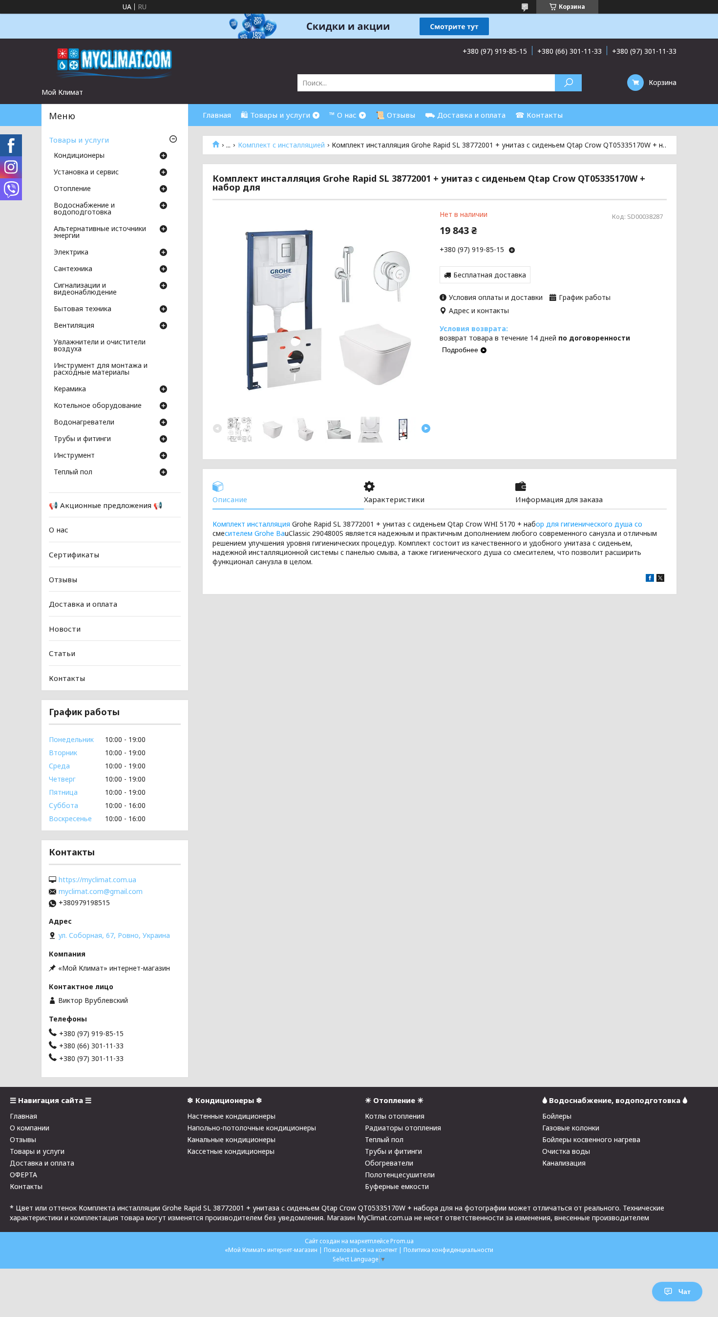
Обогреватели (389, 1163)
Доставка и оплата (83, 604)
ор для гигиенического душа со (589, 524)
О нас (58, 529)
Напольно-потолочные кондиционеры (251, 1127)
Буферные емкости (397, 1186)
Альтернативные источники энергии (100, 232)
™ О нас (343, 115)
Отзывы (63, 579)
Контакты (67, 678)
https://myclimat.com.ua (97, 879)
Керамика (70, 389)
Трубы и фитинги (82, 439)
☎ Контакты (539, 115)
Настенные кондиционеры (231, 1116)
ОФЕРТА (23, 1174)
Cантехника (73, 269)
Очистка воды (566, 1151)
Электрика (71, 252)
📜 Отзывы (395, 115)
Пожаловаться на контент (360, 1250)
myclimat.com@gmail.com (101, 891)
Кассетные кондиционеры (231, 1151)
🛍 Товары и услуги (275, 115)
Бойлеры (556, 1116)
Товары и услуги (79, 140)
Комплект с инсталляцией (281, 145)
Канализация (564, 1163)
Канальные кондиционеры (231, 1139)
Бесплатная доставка (489, 274)
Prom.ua (402, 1241)
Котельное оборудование (98, 406)
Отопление (72, 189)
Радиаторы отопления (403, 1127)
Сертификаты (74, 554)
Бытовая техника (82, 309)
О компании (29, 1127)
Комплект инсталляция (251, 524)
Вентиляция (74, 326)
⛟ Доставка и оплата (465, 115)
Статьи (62, 653)
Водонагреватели (84, 422)
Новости (65, 629)
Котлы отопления (394, 1116)
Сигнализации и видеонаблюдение (85, 289)
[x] (660, 579)
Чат (684, 1292)
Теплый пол (73, 472)
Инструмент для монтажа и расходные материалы (101, 369)
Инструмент (74, 456)
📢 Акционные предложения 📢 (106, 505)
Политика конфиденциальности (448, 1250)
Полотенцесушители (400, 1174)
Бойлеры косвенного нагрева (591, 1139)
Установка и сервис (86, 172)
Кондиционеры (79, 156)
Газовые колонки (570, 1127)
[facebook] (650, 579)
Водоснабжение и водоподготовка (84, 209)
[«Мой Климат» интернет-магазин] (114, 63)
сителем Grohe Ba (255, 533)
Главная (217, 115)
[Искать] (568, 82)
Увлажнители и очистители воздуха (100, 346)
